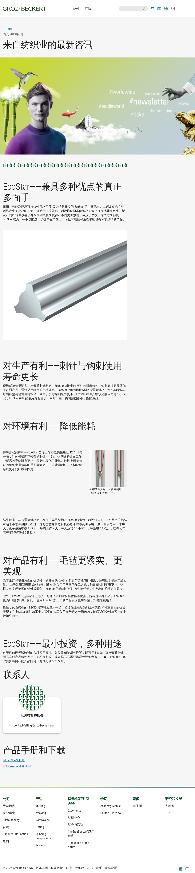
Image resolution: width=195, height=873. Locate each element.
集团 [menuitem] (6, 841)
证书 (90, 868)
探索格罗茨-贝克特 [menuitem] (78, 801)
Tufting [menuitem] (39, 827)
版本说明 (42, 868)
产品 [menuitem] (38, 799)
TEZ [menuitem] (167, 813)
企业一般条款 (75, 868)
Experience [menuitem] (74, 810)
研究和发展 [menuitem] (173, 799)
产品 (88, 8)
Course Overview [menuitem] (110, 813)
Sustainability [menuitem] (11, 820)
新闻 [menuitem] (136, 799)
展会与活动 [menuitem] (75, 824)
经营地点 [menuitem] (9, 806)
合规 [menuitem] (6, 827)
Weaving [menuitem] (40, 813)
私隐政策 (57, 868)
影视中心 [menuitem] (74, 817)
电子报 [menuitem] (137, 806)
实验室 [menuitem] (169, 806)
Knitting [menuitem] (40, 806)
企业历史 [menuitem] (9, 813)
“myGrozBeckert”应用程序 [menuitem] (81, 834)
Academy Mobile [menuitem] (110, 806)
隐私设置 (111, 868)
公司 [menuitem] (6, 799)
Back (8, 29)
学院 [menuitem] (103, 799)
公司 (76, 8)
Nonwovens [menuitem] (42, 820)
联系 (99, 868)
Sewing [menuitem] (39, 845)
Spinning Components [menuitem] (43, 836)
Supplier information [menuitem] (15, 834)
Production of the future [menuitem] (78, 845)
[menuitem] (152, 8)
